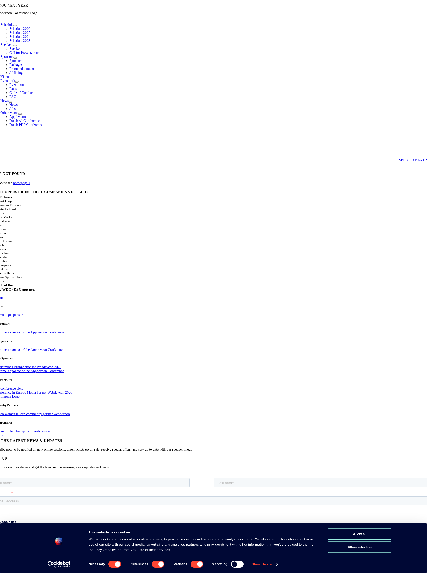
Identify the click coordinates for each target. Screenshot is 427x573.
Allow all (359, 534)
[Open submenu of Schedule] (15, 25)
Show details (262, 564)
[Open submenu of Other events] (20, 114)
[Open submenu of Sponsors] (15, 58)
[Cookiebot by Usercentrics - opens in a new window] (59, 564)
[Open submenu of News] (10, 102)
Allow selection (360, 547)
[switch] (158, 564)
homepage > (21, 183)
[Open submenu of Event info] (17, 82)
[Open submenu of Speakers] (15, 45)
